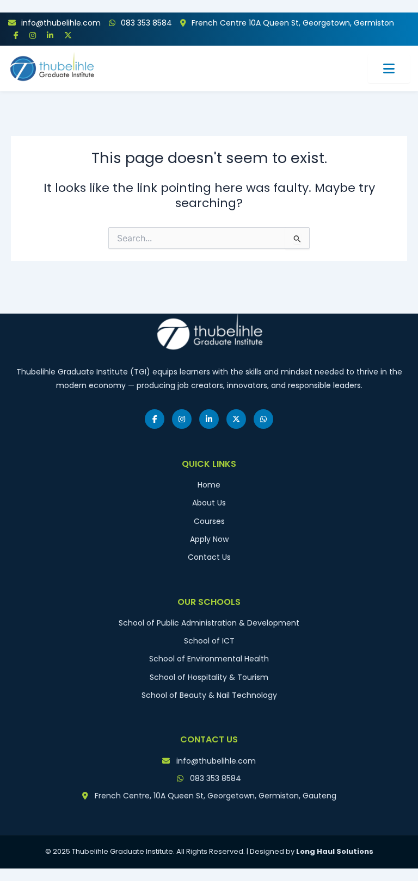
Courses (209, 521)
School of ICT (209, 640)
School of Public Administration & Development (209, 622)
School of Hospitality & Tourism (209, 677)
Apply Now (209, 539)
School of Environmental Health (209, 658)
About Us (209, 502)
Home (209, 484)
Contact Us (209, 557)
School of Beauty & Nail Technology (209, 695)
